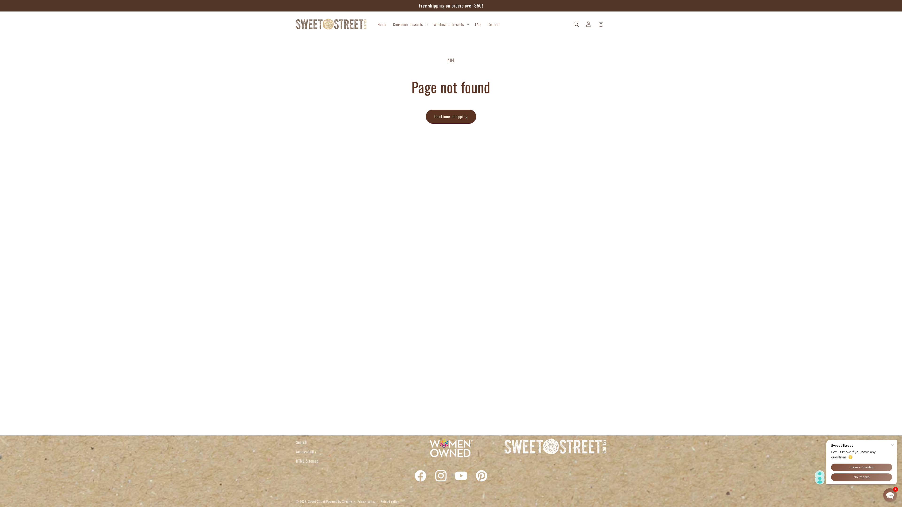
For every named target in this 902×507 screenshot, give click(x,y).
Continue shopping (451, 116)
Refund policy (390, 501)
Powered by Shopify (339, 501)
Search (301, 442)
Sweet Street (316, 501)
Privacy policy (366, 501)
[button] (410, 24)
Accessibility (306, 451)
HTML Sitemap (307, 461)
